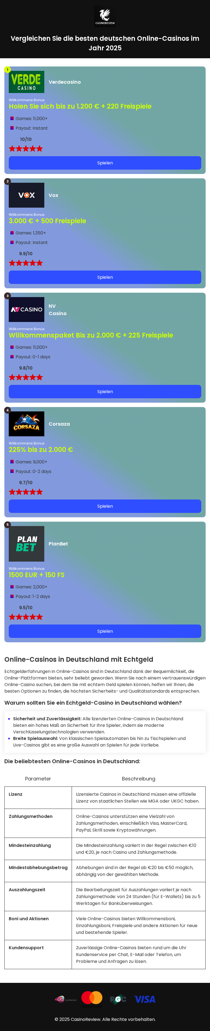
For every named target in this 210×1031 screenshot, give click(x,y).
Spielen (105, 163)
